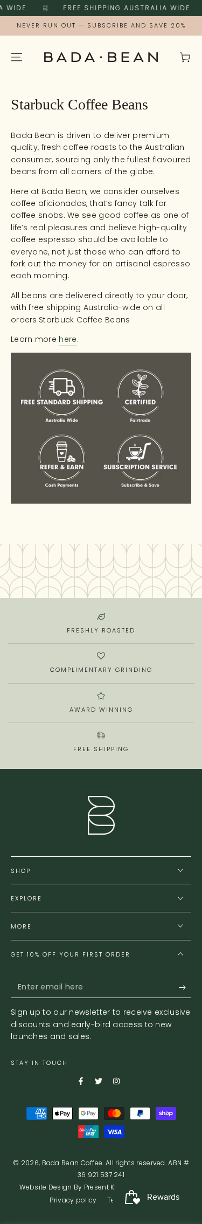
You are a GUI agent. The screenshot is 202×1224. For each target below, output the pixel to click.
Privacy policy (73, 1200)
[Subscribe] (177, 987)
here (67, 339)
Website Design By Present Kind (72, 1187)
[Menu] (17, 57)
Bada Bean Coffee (72, 1162)
